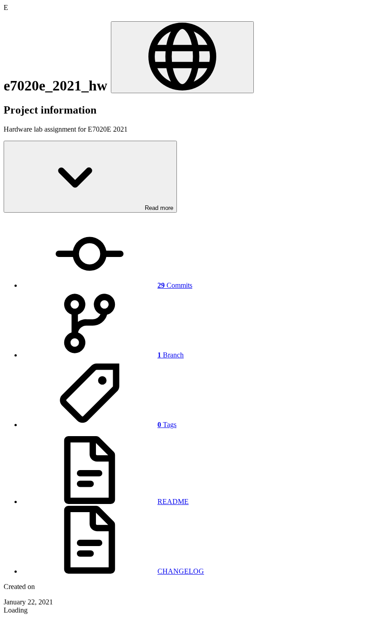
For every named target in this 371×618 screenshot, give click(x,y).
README (173, 501)
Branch (170, 355)
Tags (166, 424)
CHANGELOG (180, 571)
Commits (174, 285)
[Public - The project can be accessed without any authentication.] (182, 57)
